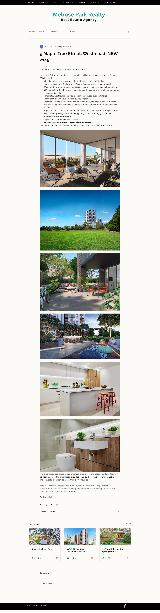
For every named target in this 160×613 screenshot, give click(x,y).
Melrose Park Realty (79, 14)
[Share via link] (57, 505)
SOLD (63, 32)
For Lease (53, 32)
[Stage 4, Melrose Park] (44, 536)
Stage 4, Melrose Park (42, 549)
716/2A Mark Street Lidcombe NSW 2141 (76, 550)
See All (128, 523)
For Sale (42, 32)
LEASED (72, 32)
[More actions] (119, 46)
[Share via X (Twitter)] (46, 505)
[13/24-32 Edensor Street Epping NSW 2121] (115, 536)
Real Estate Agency (79, 20)
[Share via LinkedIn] (51, 505)
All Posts (32, 32)
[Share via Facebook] (41, 505)
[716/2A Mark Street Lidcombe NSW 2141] (80, 536)
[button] (128, 32)
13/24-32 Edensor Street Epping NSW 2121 (113, 550)
